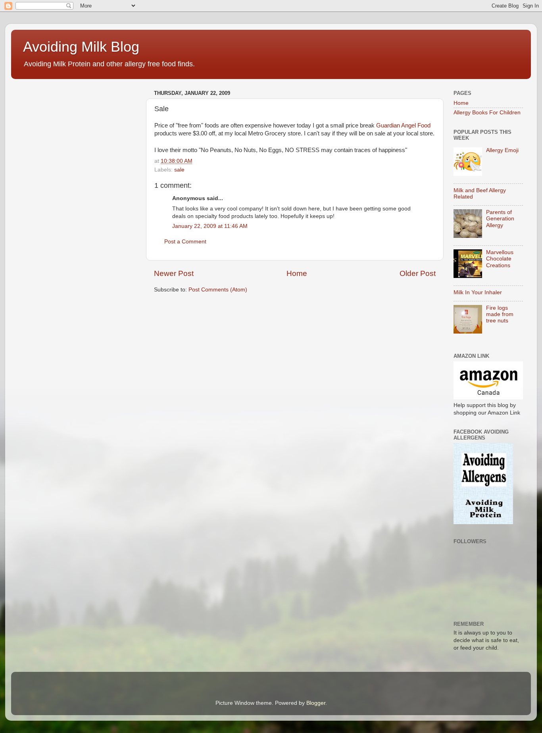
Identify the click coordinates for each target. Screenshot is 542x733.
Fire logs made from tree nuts (499, 314)
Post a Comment (185, 242)
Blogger (315, 703)
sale (179, 170)
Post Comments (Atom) (217, 290)
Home (296, 273)
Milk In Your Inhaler (478, 292)
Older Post (418, 273)
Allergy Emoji (502, 150)
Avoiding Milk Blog (81, 47)
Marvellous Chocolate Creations (499, 258)
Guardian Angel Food (403, 125)
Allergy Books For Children (487, 113)
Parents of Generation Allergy (500, 218)
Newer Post (174, 273)
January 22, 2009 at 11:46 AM (210, 226)
